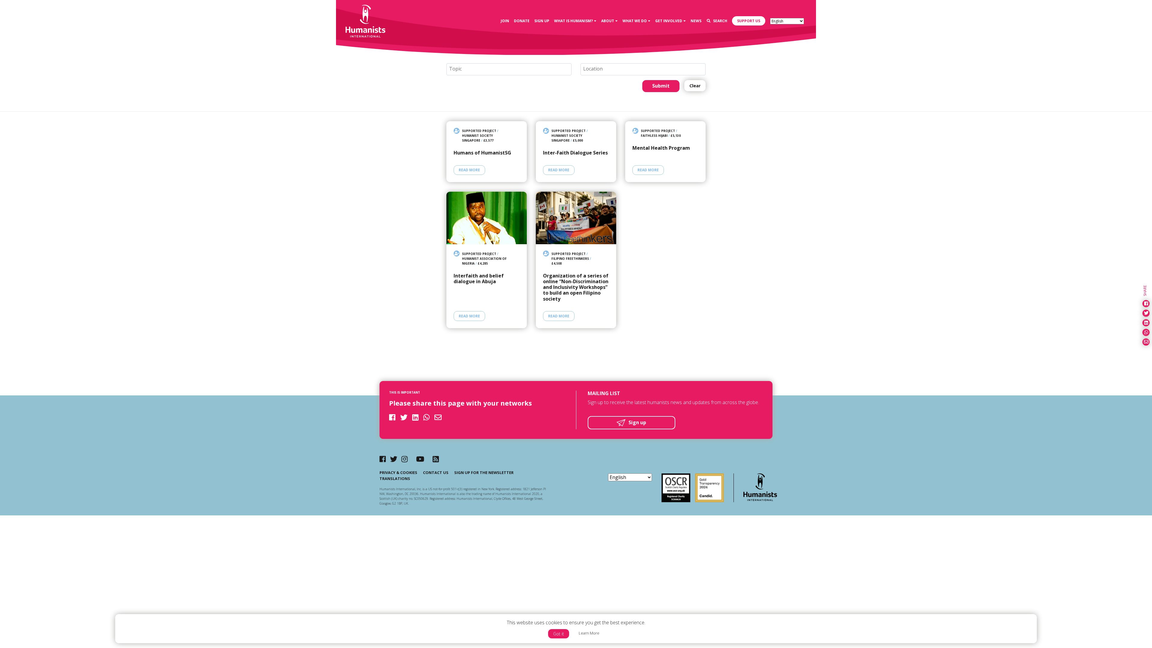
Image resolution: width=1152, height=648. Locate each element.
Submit (661, 85)
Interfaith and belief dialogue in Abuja (479, 278)
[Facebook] (383, 459)
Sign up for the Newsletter (484, 472)
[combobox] (509, 69)
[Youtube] (420, 459)
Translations (395, 478)
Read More (469, 169)
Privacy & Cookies (398, 472)
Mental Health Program (661, 148)
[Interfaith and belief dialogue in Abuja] (486, 218)
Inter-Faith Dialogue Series (575, 153)
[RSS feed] (436, 459)
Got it (558, 634)
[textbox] (511, 69)
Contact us (435, 472)
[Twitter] (393, 459)
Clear (694, 85)
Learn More (589, 633)
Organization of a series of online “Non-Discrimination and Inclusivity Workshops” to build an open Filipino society (575, 287)
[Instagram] (404, 459)
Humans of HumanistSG (482, 153)
